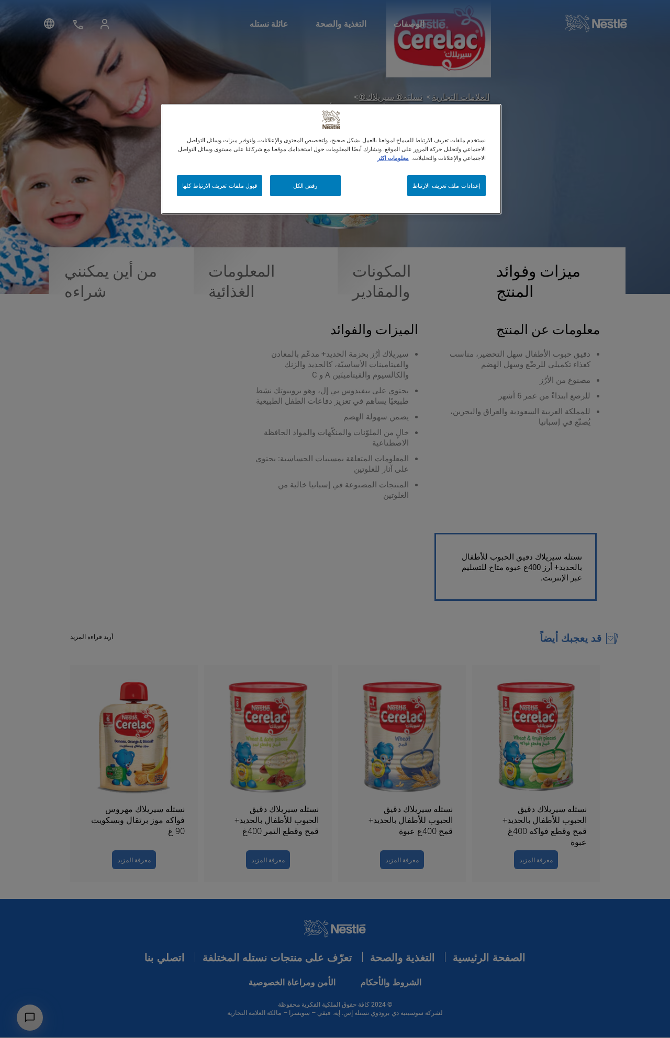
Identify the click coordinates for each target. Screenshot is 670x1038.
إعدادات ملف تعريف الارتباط (446, 185)
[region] (331, 159)
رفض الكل (305, 185)
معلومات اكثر (393, 158)
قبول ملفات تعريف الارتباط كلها (219, 185)
